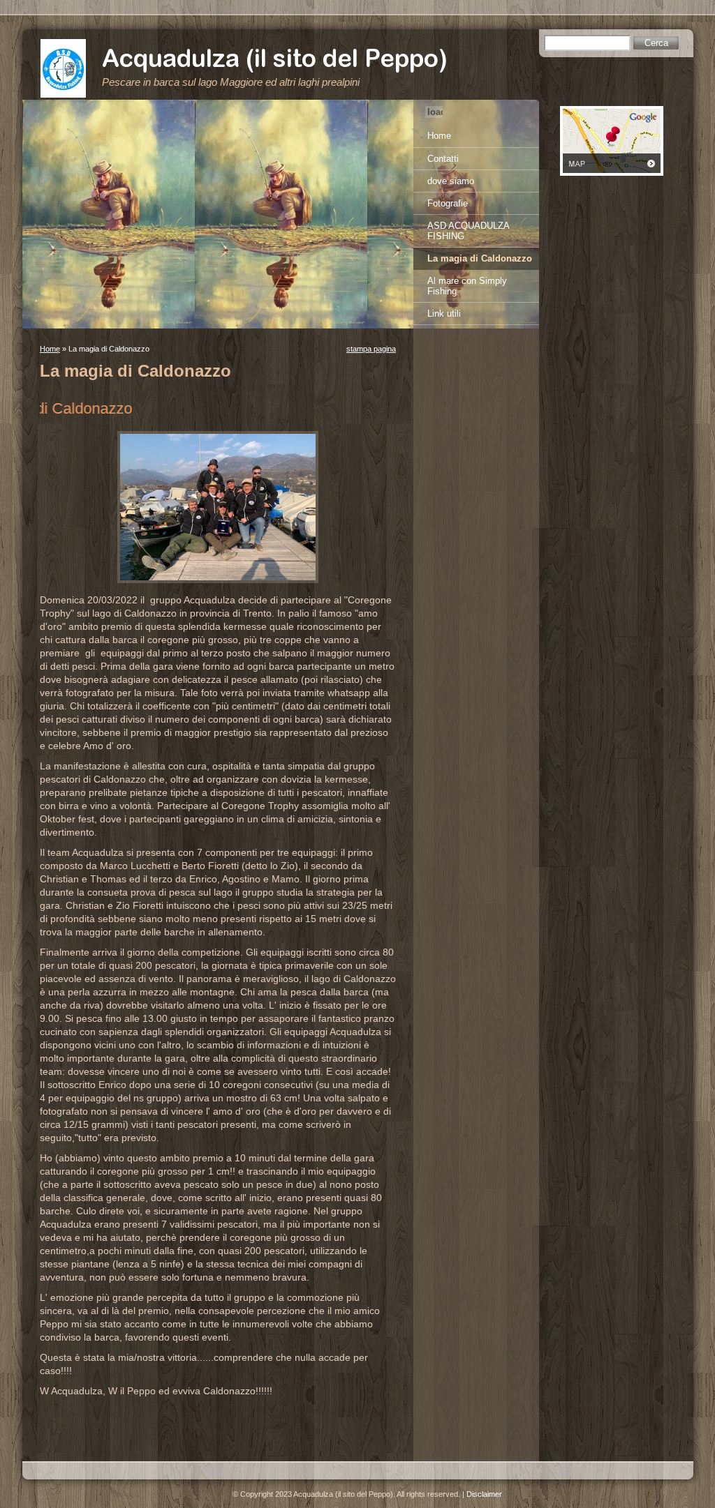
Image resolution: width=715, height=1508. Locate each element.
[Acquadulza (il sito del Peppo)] (63, 68)
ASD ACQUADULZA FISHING (468, 230)
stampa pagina (371, 349)
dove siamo (450, 181)
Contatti (443, 158)
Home (50, 349)
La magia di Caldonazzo (479, 258)
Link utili (444, 313)
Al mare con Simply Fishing (467, 286)
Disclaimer (484, 1494)
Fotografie (447, 203)
